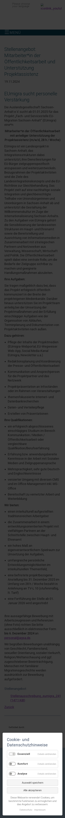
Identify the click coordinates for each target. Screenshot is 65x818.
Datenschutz (26, 810)
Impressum (40, 810)
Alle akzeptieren (32, 790)
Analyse (22, 773)
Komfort (23, 763)
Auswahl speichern (32, 782)
